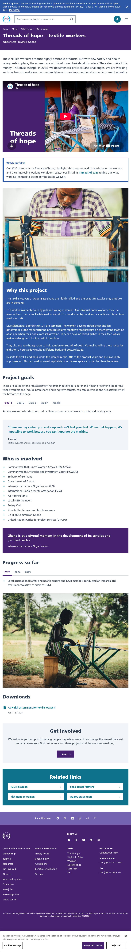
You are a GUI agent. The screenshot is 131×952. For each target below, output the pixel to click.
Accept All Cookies (93, 945)
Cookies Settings (12, 945)
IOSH (12, 913)
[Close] (125, 936)
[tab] (20, 402)
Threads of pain (88, 172)
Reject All (116, 945)
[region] (65, 941)
